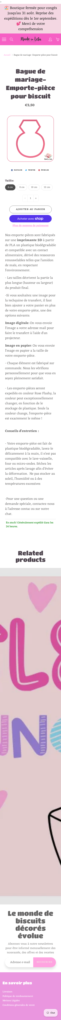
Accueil (7, 55)
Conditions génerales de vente (19, 1005)
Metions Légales (11, 1000)
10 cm (34, 187)
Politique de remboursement (18, 996)
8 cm (21, 187)
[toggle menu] (4, 39)
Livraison (7, 992)
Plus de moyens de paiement (30, 226)
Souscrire (45, 962)
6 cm (10, 187)
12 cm (47, 187)
